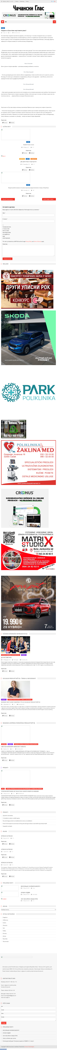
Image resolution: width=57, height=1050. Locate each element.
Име (4, 213)
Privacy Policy (29, 241)
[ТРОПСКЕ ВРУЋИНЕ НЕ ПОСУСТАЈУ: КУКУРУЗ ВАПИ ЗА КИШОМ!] (28, 778)
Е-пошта (5, 219)
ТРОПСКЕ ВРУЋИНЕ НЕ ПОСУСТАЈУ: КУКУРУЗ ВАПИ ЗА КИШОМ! (20, 791)
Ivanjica (4, 922)
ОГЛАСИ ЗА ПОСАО (7, 836)
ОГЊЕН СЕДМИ (25, 892)
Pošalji (3, 1023)
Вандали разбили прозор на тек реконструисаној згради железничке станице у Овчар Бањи (28, 188)
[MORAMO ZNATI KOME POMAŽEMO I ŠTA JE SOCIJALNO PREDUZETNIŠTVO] (28, 689)
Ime (2, 1006)
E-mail (2, 1009)
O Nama (16, 1)
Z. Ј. (10, 32)
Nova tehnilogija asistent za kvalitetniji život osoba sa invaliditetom (17, 821)
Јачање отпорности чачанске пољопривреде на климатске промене (24, 788)
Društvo (22, 159)
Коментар (5, 244)
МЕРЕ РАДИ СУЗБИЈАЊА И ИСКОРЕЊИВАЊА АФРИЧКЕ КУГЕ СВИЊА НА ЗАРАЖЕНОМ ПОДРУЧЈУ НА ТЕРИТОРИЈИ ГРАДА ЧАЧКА (49, 199)
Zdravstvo (33, 159)
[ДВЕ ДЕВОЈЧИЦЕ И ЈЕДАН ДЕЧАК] (28, 156)
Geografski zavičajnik (7, 826)
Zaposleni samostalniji (8, 815)
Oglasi (5, 831)
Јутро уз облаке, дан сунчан (9, 1038)
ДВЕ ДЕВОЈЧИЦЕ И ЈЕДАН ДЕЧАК (28, 161)
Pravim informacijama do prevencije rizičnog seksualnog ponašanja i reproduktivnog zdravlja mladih (25, 823)
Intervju (4, 744)
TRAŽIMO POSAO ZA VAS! (28, 145)
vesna (33, 888)
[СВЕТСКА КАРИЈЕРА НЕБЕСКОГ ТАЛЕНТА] (28, 733)
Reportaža (5, 939)
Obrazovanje (6, 941)
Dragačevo (5, 917)
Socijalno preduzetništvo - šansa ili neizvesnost (19, 678)
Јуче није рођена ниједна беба (29, 899)
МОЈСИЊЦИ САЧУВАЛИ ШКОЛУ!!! (30, 886)
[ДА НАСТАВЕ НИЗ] (28, 644)
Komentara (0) (17, 32)
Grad (3, 28)
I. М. (33, 190)
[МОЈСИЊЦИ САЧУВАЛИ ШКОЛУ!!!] (10, 887)
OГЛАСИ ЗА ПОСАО (6, 849)
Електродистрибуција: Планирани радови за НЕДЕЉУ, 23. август (18, 1041)
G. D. (33, 147)
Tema (2, 1013)
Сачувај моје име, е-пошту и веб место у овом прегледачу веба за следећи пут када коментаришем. (7, 232)
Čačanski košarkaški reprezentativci (15, 634)
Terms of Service (37, 241)
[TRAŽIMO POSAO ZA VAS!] (28, 134)
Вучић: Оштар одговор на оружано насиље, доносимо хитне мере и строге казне (9, 199)
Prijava (27, 1)
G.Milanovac (5, 920)
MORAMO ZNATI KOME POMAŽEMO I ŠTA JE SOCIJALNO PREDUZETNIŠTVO (20, 702)
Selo (3, 788)
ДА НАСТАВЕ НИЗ (6, 657)
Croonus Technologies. (29, 1046)
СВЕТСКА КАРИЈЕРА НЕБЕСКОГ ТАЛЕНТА (13, 747)
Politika (4, 931)
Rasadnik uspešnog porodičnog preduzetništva (19, 723)
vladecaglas (15, 660)
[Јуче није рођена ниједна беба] (10, 899)
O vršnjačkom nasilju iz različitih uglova (11, 818)
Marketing (22, 1)
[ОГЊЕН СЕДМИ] (10, 894)
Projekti (24, 655)
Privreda (5, 933)
